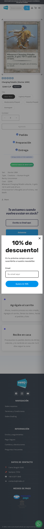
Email (7, 268)
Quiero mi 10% (22, 284)
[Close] (40, 238)
